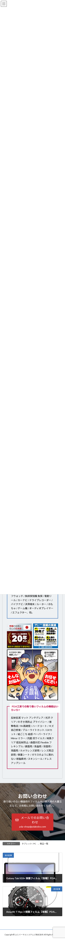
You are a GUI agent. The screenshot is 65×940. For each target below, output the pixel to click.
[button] (33, 822)
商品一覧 (44, 843)
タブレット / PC (29, 843)
